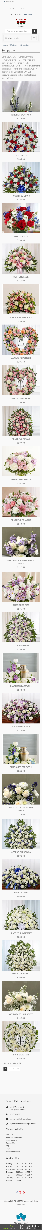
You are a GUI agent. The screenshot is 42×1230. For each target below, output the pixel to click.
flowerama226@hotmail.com (20, 1119)
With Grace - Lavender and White (21, 562)
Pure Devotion (21, 1055)
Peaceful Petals (21, 439)
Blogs (8, 1149)
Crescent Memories (21, 317)
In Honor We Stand (21, 115)
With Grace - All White (21, 1014)
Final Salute (21, 236)
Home (4, 45)
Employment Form (13, 1152)
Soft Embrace (21, 277)
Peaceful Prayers (21, 520)
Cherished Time (21, 605)
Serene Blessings (21, 852)
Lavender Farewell (21, 686)
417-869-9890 (26, 15)
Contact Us (10, 1143)
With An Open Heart (21, 399)
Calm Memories (21, 646)
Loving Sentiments (21, 480)
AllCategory (13, 45)
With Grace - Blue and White (21, 809)
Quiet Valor (21, 155)
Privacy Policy (11, 1140)
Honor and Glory (21, 196)
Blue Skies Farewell (21, 767)
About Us (9, 1135)
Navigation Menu (13, 38)
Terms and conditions (14, 1137)
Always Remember (21, 358)
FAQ (7, 1146)
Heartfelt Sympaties (21, 933)
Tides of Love (21, 893)
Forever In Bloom (21, 727)
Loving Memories (21, 974)
